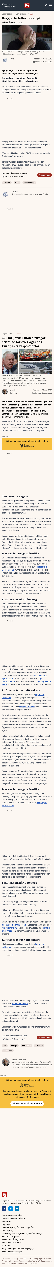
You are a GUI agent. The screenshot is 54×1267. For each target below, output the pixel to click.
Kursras (7, 183)
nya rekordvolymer (10, 928)
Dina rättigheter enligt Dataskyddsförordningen (22, 1233)
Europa (14, 1046)
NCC (17, 183)
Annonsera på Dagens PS (13, 1239)
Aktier (32, 14)
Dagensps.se (7, 14)
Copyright (6, 1224)
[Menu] (50, 5)
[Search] (46, 5)
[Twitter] (10, 1208)
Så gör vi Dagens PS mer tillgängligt (18, 1248)
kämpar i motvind (27, 707)
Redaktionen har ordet (11, 1242)
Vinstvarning (29, 183)
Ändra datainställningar (12, 1251)
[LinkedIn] (17, 1208)
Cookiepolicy (7, 1230)
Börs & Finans (21, 14)
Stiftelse (39, 1046)
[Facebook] (4, 1208)
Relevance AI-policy (11, 1236)
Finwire (15, 192)
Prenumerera (44, 175)
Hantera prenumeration (12, 1215)
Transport (8, 1051)
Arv (5, 1046)
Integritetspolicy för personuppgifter (18, 1227)
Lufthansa (26, 1046)
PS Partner (7, 1245)
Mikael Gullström (19, 1060)
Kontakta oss (8, 1221)
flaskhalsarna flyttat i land (14, 925)
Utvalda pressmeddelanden (14, 1218)
